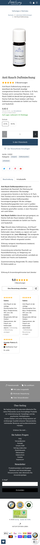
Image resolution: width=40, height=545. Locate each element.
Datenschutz (20, 455)
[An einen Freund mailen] (21, 169)
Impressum (20, 459)
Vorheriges (16, 11)
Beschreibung (8, 179)
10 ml (5, 124)
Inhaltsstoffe (21, 179)
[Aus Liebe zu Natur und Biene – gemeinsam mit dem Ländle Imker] (29, 509)
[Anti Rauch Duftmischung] (20, 46)
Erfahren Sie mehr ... (20, 430)
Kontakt (20, 443)
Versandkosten (17, 111)
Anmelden (20, 490)
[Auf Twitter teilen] (4, 169)
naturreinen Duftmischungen (24, 15)
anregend (14, 157)
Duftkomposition (24, 157)
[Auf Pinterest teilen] (15, 169)
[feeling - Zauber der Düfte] (15, 3)
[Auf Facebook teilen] (10, 169)
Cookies (20, 457)
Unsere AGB (20, 446)
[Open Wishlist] (3, 542)
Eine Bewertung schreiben (17, 288)
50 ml (13, 124)
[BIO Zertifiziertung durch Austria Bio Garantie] (20, 518)
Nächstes (24, 11)
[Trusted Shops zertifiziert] (11, 509)
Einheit (4, 119)
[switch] (35, 542)
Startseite (11, 15)
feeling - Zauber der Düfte (23, 519)
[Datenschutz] (20, 509)
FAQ (20, 439)
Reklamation (20, 453)
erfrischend (6, 161)
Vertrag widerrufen (20, 448)
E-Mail (5, 480)
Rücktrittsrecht (20, 450)
